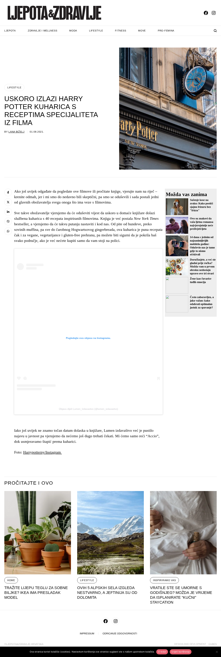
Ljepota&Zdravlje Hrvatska (24, 644)
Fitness (120, 30)
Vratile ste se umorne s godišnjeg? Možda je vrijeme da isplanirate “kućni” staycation (181, 595)
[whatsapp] (8, 231)
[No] (216, 652)
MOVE (142, 30)
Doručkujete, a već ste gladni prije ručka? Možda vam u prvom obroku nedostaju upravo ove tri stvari (203, 266)
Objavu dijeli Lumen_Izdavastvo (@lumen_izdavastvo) (88, 409)
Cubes (213, 644)
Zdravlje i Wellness (42, 30)
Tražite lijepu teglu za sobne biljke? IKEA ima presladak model (36, 593)
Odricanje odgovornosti (120, 633)
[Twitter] (8, 202)
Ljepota (10, 30)
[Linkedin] (8, 212)
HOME (11, 580)
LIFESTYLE (14, 87)
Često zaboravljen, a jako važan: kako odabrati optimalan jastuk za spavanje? (202, 302)
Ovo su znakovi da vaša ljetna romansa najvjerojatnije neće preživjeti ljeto (201, 223)
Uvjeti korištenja (180, 651)
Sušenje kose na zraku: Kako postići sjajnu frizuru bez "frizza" (201, 205)
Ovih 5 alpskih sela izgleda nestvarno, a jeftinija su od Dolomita (107, 593)
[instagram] (214, 13)
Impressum (87, 633)
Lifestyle (96, 30)
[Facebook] (8, 192)
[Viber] (8, 221)
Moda (73, 30)
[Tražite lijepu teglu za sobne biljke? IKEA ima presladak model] (37, 533)
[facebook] (206, 13)
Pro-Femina (166, 30)
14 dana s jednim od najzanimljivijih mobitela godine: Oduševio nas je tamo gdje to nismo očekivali (202, 246)
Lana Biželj (16, 131)
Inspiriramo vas (164, 580)
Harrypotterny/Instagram (42, 452)
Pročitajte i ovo (28, 483)
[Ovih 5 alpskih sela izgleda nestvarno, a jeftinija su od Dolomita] (110, 533)
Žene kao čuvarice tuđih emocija (200, 280)
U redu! (162, 651)
